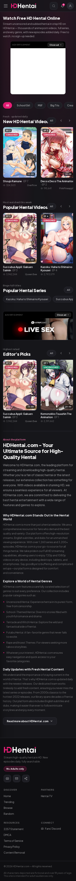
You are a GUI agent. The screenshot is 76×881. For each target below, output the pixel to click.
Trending (9, 802)
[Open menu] (5, 5)
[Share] (26, 778)
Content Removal (14, 852)
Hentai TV (46, 796)
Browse (8, 807)
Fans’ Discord (53, 828)
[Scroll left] (61, 120)
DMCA (7, 834)
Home (7, 796)
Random (9, 813)
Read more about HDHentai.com (28, 721)
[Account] (70, 5)
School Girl (23, 105)
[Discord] (7, 778)
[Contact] (16, 778)
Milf (40, 105)
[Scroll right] (69, 120)
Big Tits (54, 105)
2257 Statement (14, 829)
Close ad (54, 45)
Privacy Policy (12, 846)
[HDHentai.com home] (23, 5)
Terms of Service (13, 840)
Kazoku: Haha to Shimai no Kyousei (27, 299)
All (7, 105)
